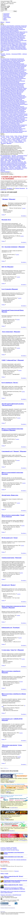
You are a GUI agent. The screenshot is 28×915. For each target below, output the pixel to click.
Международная (20, 90)
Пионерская (15, 104)
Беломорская (3, 65)
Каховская (3, 79)
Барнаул (12, 27)
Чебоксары (3, 49)
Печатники (9, 104)
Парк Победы (17, 101)
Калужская (15, 78)
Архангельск (24, 25)
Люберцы (15, 36)
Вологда (7, 29)
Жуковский (12, 31)
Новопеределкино (5, 98)
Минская (10, 91)
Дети (4, 136)
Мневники (7, 93)
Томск (2, 47)
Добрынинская (21, 76)
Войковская (11, 72)
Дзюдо (22, 159)
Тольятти (23, 46)
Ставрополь (3, 46)
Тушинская (18, 120)
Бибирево (19, 65)
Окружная (16, 99)
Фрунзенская (22, 126)
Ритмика (18, 166)
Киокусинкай (7, 160)
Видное (24, 27)
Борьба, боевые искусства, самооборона (15, 158)
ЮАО (4, 53)
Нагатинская (3, 94)
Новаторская (3, 96)
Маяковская (7, 90)
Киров (2, 34)
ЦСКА (6, 127)
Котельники (7, 82)
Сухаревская (10, 116)
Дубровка (16, 77)
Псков (20, 42)
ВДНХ (2, 71)
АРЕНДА (15, 848)
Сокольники (15, 113)
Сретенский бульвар (11, 115)
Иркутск (25, 31)
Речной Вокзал (22, 109)
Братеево (7, 53)
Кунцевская (17, 85)
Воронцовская (24, 73)
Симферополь (14, 45)
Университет (24, 125)
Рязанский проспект (13, 110)
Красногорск (8, 35)
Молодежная (13, 93)
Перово (9, 102)
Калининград (13, 33)
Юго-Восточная (4, 132)
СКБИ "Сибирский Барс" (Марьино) (13, 360)
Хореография (17, 167)
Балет (5, 166)
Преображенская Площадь (7, 106)
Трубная (2, 120)
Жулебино (21, 77)
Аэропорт (11, 62)
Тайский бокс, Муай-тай (17, 161)
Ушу (24, 161)
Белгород (16, 27)
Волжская (3, 73)
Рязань (13, 44)
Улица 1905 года (4, 121)
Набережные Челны (14, 38)
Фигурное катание (8, 169)
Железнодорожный (5, 31)
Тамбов (16, 46)
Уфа (16, 47)
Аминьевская (9, 61)
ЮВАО (19, 53)
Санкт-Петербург (10, 25)
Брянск (20, 27)
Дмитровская (15, 76)
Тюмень (8, 47)
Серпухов (9, 45)
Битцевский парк (12, 66)
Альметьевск (18, 25)
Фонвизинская (14, 126)
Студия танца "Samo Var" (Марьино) (13, 650)
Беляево (14, 65)
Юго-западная (11, 132)
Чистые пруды (22, 128)
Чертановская (10, 128)
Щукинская (15, 131)
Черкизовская (4, 128)
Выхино (19, 74)
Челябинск (8, 49)
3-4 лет (3, 137)
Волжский (3, 29)
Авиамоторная (6, 58)
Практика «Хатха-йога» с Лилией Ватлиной (11, 894)
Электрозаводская (22, 131)
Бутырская (23, 69)
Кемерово (22, 33)
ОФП (7, 165)
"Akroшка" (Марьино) (8, 199)
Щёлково (18, 49)
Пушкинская (24, 107)
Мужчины (3, 143)
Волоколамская (8, 73)
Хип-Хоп (11, 167)
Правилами (16, 871)
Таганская (22, 116)
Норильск (16, 40)
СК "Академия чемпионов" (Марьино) (13, 246)
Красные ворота (21, 83)
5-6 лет (11, 136)
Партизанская (23, 101)
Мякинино (19, 93)
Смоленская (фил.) (5, 113)
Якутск (2, 50)
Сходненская (16, 116)
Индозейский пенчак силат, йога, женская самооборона (13, 859)
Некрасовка (14, 95)
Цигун (21, 169)
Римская (7, 110)
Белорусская (9, 65)
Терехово (25, 117)
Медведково (13, 90)
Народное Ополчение (16, 94)
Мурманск (3, 38)
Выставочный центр (11, 74)
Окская (20, 99)
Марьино (8, 22)
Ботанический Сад (13, 67)
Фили (10, 126)
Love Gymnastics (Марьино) (10, 289)
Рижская (2, 110)
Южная (16, 132)
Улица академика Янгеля (15, 125)
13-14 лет (3, 139)
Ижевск (21, 31)
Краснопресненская (5, 83)
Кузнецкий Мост (4, 85)
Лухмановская (4, 89)
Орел (2, 41)
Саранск (20, 44)
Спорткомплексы (7, 155)
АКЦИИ (3, 850)
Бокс (5, 159)
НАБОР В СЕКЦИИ (5, 847)
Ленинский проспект (11, 87)
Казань (8, 33)
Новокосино (16, 96)
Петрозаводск (17, 41)
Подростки (19, 138)
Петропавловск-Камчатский (7, 42)
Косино (2, 82)
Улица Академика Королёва (14, 121)
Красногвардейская (14, 82)
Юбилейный (24, 49)
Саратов (25, 44)
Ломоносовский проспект (16, 88)
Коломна (6, 34)
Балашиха (8, 27)
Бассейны (13, 155)
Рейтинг (17, 188)
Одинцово (21, 40)
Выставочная (4, 74)
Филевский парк (4, 126)
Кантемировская (21, 78)
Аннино (14, 61)
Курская (22, 85)
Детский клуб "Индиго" (9, 585)
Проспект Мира (10, 107)
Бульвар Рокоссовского (19, 68)
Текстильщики (14, 117)
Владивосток (4, 28)
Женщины (8, 143)
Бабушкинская (17, 62)
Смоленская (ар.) (21, 112)
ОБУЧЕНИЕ (14, 847)
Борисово (18, 66)
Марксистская (15, 89)
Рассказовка (16, 109)
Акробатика (3, 158)
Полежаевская (7, 105)
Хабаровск (19, 47)
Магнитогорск (21, 36)
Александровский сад (6, 60)
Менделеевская (4, 91)
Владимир (15, 28)
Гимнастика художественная (18, 164)
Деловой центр (4, 76)
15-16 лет (8, 139)
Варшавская (6, 71)
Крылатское (21, 84)
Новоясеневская (21, 98)
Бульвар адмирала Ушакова (7, 69)
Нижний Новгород (5, 39)
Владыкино (21, 71)
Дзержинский (21, 29)
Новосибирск (11, 40)
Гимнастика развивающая (20, 162)
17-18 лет (13, 139)
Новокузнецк (20, 39)
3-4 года (7, 136)
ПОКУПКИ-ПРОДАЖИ (6, 848)
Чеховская (16, 128)
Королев (21, 34)
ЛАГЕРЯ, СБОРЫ (14, 850)
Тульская (7, 120)
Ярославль (6, 50)
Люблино (24, 53)
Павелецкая (3, 101)
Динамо (9, 76)
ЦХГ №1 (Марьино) (7, 266)
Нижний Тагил (13, 39)
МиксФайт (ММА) (16, 160)
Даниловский (14, 53)
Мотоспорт (3, 165)
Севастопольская (9, 111)
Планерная (20, 104)
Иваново (17, 31)
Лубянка (25, 88)
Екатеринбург (15, 30)
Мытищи (8, 38)
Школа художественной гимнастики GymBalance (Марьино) (12, 429)
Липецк (5, 36)
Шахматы (3, 170)
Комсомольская (16, 80)
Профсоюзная (17, 107)
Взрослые (21, 142)
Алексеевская (14, 60)
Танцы (2, 166)
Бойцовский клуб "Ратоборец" (11, 627)
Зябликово (3, 78)
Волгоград (20, 28)
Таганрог (12, 46)
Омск (25, 40)
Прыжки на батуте (21, 165)
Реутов (2, 44)
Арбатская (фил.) (4, 62)
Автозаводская (13, 58)
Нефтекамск (22, 38)
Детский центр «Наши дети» (10, 495)
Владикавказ (10, 28)
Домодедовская (4, 77)
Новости (5, 19)
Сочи (24, 45)
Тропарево (22, 118)
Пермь (12, 41)
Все (1, 25)
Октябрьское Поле (11, 100)
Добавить (3, 4)
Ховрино (3, 127)
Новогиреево (10, 96)
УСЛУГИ (7, 850)
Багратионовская (4, 63)
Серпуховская (4, 112)
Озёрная (11, 99)
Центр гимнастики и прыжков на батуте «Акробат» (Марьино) (14, 606)
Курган (24, 35)
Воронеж (12, 29)
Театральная (8, 117)
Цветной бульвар (17, 127)
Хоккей (18, 169)
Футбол (14, 169)
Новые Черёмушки (5, 99)
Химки (24, 47)
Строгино (25, 115)
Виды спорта (6, 16)
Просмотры (22, 188)
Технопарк (3, 118)
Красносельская (13, 83)
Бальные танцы (12, 166)
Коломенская (10, 80)
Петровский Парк (15, 102)
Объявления (6, 14)
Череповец (13, 49)
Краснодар (13, 35)
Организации (6, 13)
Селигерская (16, 111)
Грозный (16, 29)
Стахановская (19, 115)
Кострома (3, 35)
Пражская (17, 105)
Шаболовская (9, 129)
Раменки (11, 109)
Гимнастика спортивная (6, 164)
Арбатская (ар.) (20, 61)
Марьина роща (22, 89)
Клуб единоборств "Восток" (10, 382)
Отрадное (22, 100)
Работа (4, 18)
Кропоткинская (14, 84)
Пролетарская (16, 106)
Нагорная (9, 94)
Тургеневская (12, 120)
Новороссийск (4, 40)
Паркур (10, 165)
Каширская (8, 79)
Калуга (18, 33)
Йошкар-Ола (3, 33)
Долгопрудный (8, 30)
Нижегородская (21, 95)
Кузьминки (11, 85)
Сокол (10, 113)
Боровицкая (23, 66)
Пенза (9, 41)
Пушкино (24, 42)
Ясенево (20, 132)
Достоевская (11, 77)
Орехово (17, 100)
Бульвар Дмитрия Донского (7, 68)
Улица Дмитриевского (11, 122)
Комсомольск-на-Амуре (13, 34)
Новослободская (13, 98)
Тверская (3, 117)
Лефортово (7, 88)
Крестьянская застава (5, 84)
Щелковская (9, 131)
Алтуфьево (3, 61)
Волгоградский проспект (20, 72)
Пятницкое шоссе (5, 109)
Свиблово (3, 111)
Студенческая (4, 116)
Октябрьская (3, 100)
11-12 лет (24, 138)
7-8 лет (15, 136)
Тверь (19, 46)
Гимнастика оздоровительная (7, 162)
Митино (14, 91)
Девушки (19, 140)
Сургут (8, 46)
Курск (2, 36)
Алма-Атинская (21, 60)
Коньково (23, 80)
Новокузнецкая (22, 96)
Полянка (13, 105)
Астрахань (3, 27)
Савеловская (21, 110)
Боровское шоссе (4, 67)
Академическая (20, 58)
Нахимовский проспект (6, 95)
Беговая (22, 63)
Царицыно (10, 127)
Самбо (8, 161)
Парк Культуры (9, 101)
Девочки (21, 137)
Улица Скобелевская (12, 123)
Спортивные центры (21, 155)
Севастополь (3, 45)
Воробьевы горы (16, 73)
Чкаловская (3, 129)
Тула (5, 47)
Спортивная (3, 115)
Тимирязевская (9, 118)
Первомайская (4, 102)
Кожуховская (4, 80)
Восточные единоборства (14, 159)
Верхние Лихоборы (14, 71)
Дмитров (3, 30)
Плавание (15, 165)
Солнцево (21, 113)
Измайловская (9, 78)
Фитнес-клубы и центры (17, 156)
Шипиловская (16, 129)
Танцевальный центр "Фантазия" (12, 557)
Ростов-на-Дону (7, 44)
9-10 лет (20, 136)
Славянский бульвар (12, 112)
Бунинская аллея (17, 69)
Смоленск (20, 45)
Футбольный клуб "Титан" (10, 537)
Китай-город (19, 79)
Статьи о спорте (7, 17)
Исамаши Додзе (6, 219)
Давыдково (23, 74)
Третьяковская (16, 118)
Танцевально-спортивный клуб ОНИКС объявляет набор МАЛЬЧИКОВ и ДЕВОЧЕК (14, 888)
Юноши (18, 139)
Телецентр (20, 117)
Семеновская (23, 111)
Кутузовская (3, 87)
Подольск (16, 42)
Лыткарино (10, 36)
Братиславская (21, 67)
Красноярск (19, 35)
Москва (2, 22)
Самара (16, 44)
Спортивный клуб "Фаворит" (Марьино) (14, 451)
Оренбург (5, 41)
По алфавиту (10, 188)
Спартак (25, 113)
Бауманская (17, 63)
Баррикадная (12, 63)
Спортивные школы (6, 156)
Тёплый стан (24, 120)
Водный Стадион (5, 72)
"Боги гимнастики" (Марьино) (11, 331)
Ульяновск (12, 47)
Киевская (13, 79)
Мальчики (24, 136)
